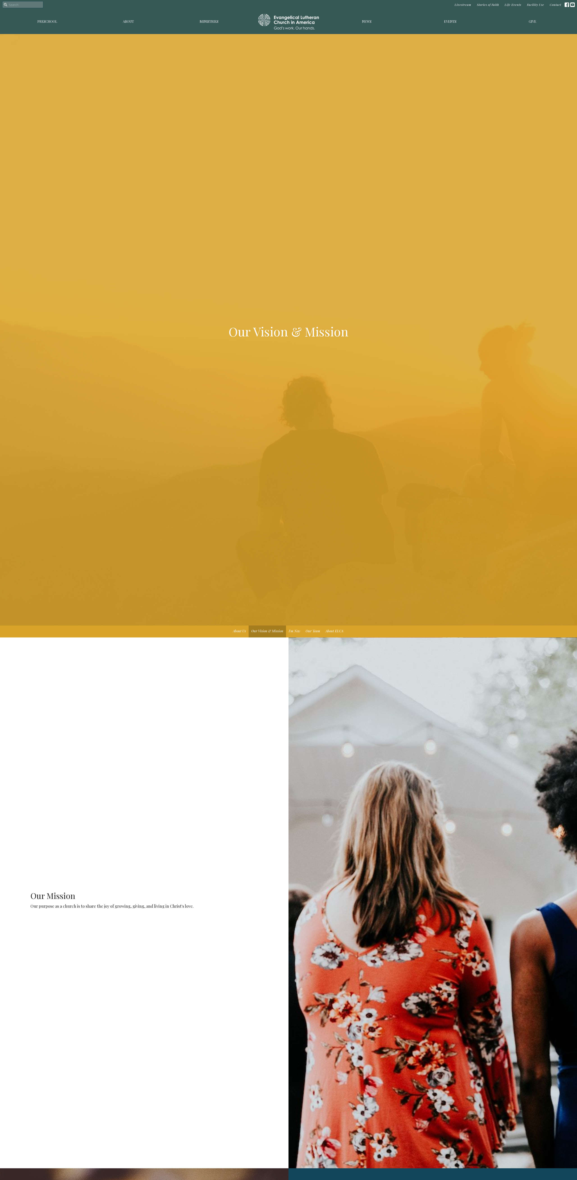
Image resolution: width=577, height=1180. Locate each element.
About (128, 21)
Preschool (47, 21)
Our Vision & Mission (267, 631)
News (366, 21)
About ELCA (334, 631)
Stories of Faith (488, 5)
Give (532, 21)
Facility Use (535, 5)
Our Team (313, 631)
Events (450, 21)
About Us (239, 631)
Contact (555, 5)
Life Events (513, 5)
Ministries (209, 21)
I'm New (294, 631)
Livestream (463, 5)
